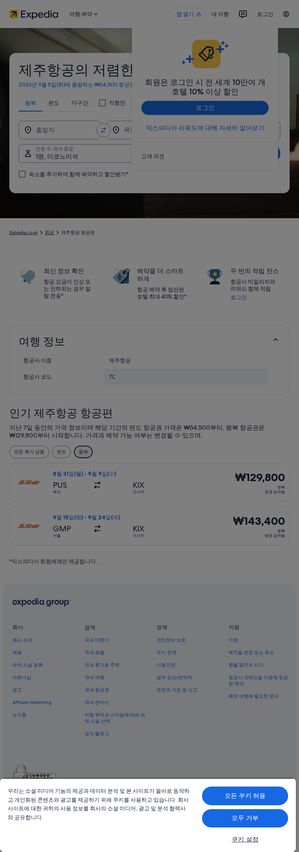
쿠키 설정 (245, 839)
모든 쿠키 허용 (245, 795)
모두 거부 (245, 818)
